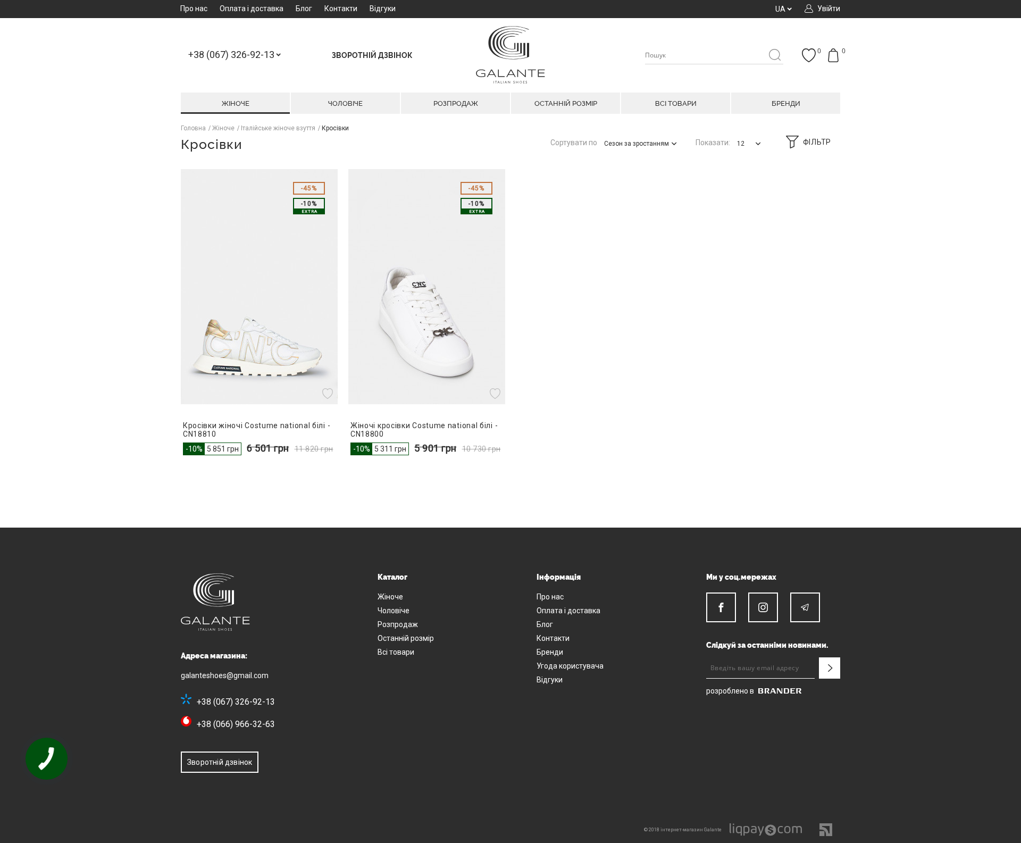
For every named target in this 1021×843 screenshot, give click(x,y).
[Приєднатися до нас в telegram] (805, 607)
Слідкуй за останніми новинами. (767, 645)
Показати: (713, 142)
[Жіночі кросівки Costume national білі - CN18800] (426, 286)
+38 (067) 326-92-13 (236, 702)
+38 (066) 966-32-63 (236, 724)
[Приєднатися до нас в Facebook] (721, 607)
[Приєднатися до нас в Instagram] (763, 607)
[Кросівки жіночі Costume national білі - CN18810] (259, 286)
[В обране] (329, 393)
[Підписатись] (829, 668)
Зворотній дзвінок (219, 762)
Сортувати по (573, 142)
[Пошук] (774, 55)
